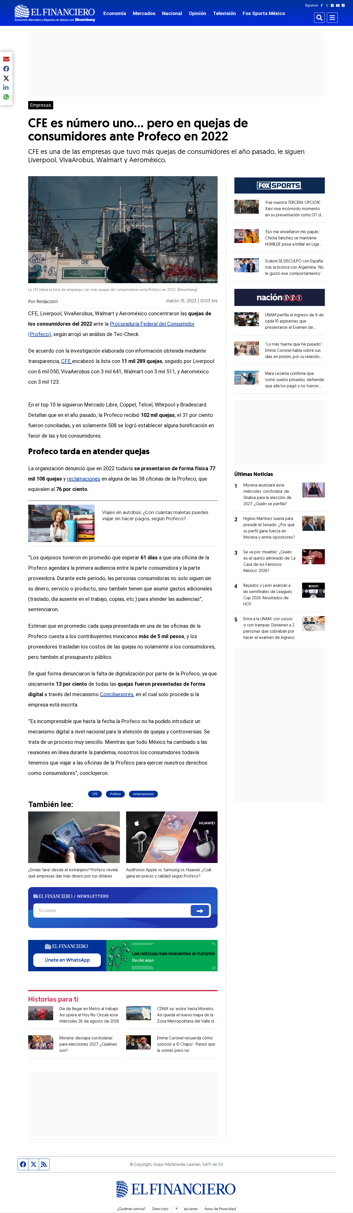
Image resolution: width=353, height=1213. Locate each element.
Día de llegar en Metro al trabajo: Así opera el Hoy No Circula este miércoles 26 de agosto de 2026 (89, 1015)
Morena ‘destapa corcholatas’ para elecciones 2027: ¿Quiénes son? (88, 1044)
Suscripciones (186, 1209)
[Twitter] (328, 5)
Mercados (144, 13)
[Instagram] (333, 5)
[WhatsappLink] (123, 955)
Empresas (40, 105)
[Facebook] (322, 5)
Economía (114, 13)
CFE (66, 361)
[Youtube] (339, 5)
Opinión (197, 13)
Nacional (172, 13)
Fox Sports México (264, 13)
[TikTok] (344, 5)
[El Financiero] (54, 13)
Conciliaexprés (116, 694)
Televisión (224, 13)
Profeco (115, 794)
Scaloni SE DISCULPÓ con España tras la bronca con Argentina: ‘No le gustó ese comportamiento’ (294, 267)
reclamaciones (83, 479)
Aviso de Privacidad (220, 1209)
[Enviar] (200, 910)
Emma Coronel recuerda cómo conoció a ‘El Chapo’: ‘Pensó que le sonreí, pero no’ (186, 1044)
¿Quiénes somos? (131, 1209)
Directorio (160, 1209)
